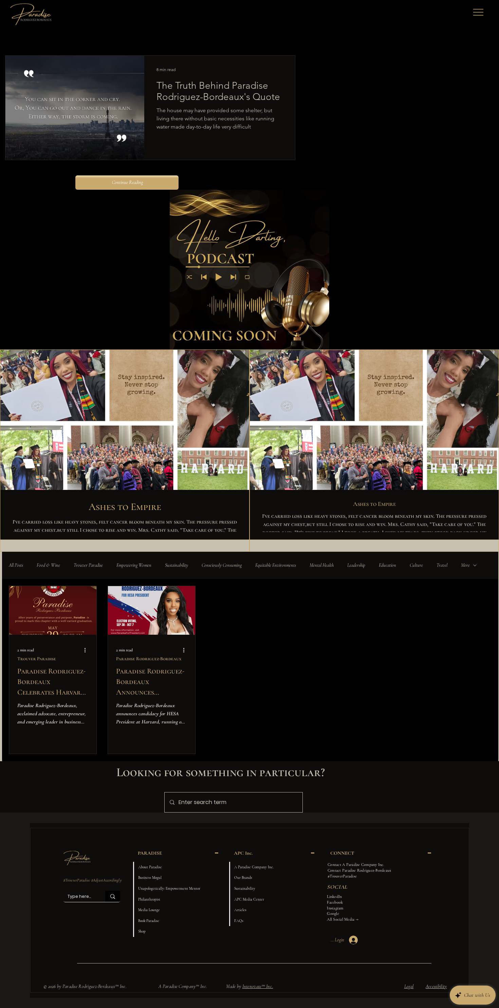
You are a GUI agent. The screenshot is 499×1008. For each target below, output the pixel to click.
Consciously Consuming (222, 565)
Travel (442, 565)
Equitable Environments (275, 565)
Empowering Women (133, 565)
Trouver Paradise (88, 565)
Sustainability (176, 565)
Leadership (356, 565)
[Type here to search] (112, 896)
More (465, 565)
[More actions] (87, 650)
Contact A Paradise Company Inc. (356, 864)
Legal (408, 986)
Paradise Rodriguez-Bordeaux (148, 659)
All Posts (16, 565)
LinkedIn (334, 896)
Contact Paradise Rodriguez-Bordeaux (359, 870)
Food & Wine (48, 565)
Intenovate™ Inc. (257, 986)
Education (387, 565)
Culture (416, 565)
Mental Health (322, 565)
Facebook (335, 902)
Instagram (335, 908)
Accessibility (436, 986)
